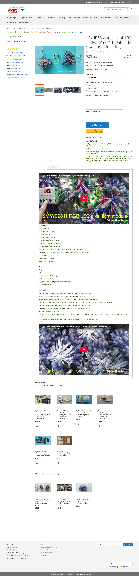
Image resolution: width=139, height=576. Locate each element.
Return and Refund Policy (15, 553)
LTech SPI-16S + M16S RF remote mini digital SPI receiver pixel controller (65, 415)
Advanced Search (46, 550)
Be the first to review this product (97, 52)
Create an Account (113, 2)
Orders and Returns (46, 553)
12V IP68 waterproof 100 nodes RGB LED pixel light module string (63, 502)
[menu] (69, 20)
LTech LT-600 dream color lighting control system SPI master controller (43, 415)
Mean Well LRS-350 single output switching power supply (84, 414)
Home (8, 28)
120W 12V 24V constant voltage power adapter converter (44, 454)
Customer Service (12, 547)
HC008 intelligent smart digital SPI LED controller (64, 454)
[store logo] (17, 10)
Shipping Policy (11, 550)
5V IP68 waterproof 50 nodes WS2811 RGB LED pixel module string (42, 502)
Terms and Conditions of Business (18, 556)
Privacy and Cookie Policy (48, 547)
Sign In (101, 2)
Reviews (53, 167)
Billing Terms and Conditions (16, 558)
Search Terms (44, 544)
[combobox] (116, 9)
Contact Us (43, 556)
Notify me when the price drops (97, 69)
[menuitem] (11, 17)
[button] (127, 2)
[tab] (41, 167)
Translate (126, 567)
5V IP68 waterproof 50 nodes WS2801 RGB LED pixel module (83, 501)
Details (41, 167)
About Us (9, 544)
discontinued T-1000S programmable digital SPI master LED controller (105, 415)
